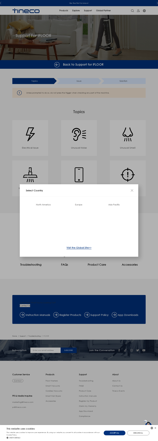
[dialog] (79, 433)
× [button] (155, 428)
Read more (21, 435)
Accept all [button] (114, 433)
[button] (53, 437)
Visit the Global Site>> (79, 247)
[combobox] (152, 428)
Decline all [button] (138, 433)
